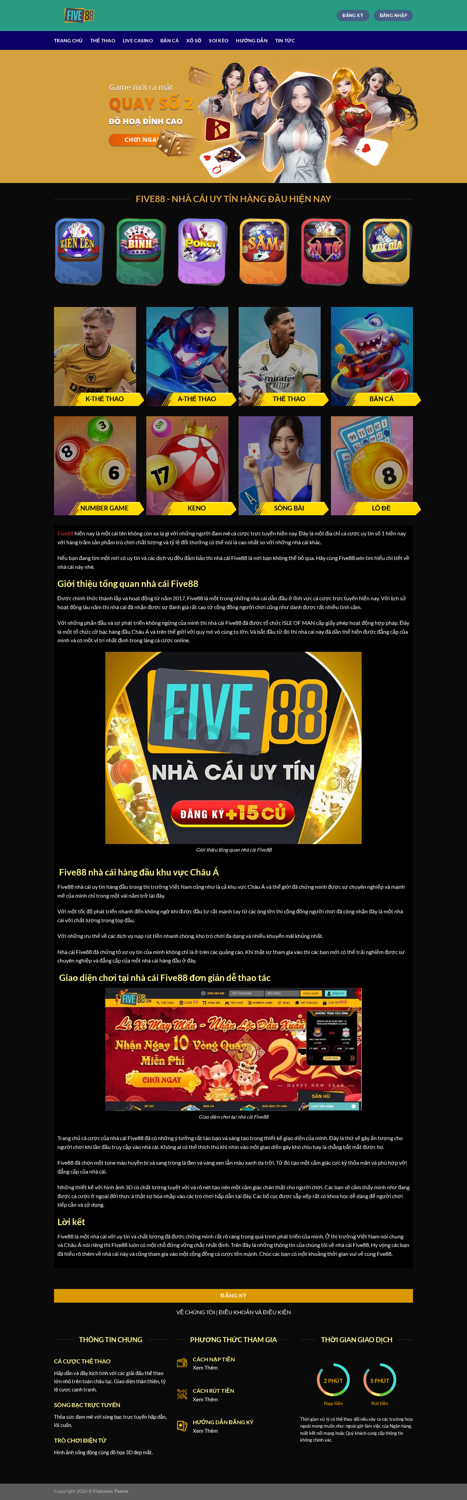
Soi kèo (218, 40)
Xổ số (193, 40)
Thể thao (102, 40)
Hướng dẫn (252, 40)
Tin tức (285, 40)
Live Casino (138, 40)
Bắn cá (169, 40)
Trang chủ (68, 40)
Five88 (65, 533)
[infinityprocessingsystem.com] (82, 15)
